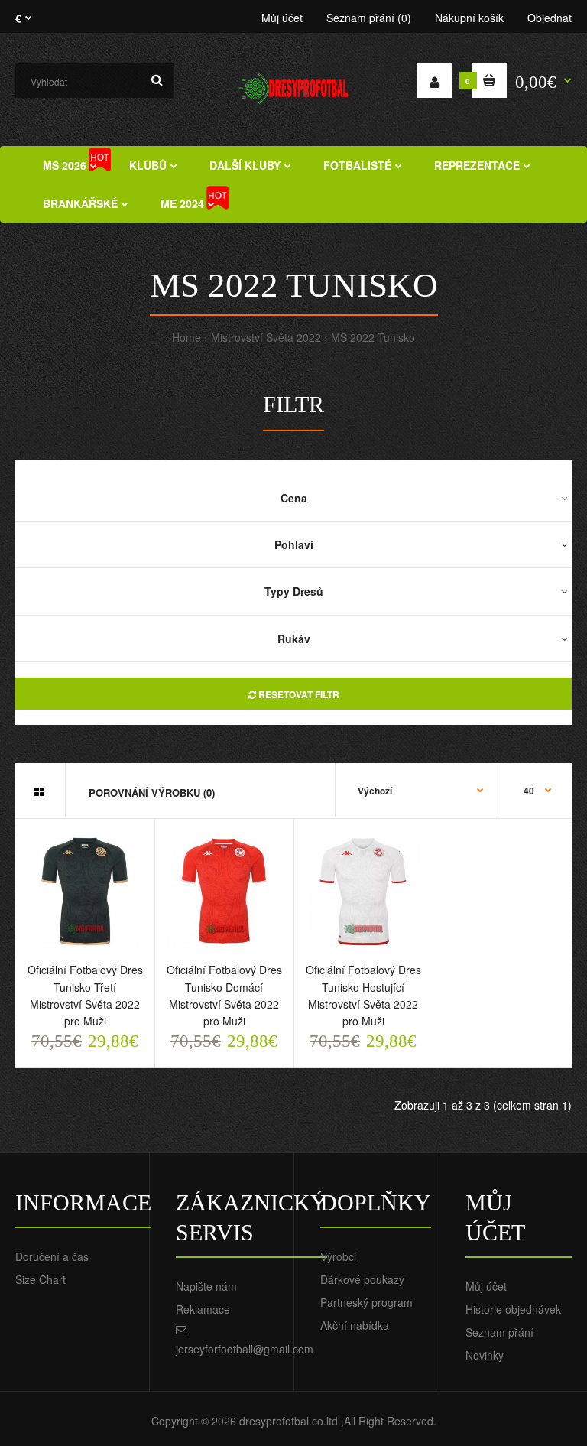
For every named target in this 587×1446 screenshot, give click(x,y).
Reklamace (203, 1309)
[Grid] (39, 791)
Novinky (484, 1355)
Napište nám (206, 1286)
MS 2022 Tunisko (373, 337)
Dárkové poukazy (362, 1279)
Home (186, 337)
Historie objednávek (513, 1309)
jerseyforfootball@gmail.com (244, 1349)
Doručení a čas (52, 1256)
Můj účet (282, 17)
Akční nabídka (354, 1325)
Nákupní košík (469, 17)
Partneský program (366, 1302)
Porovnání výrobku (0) (152, 792)
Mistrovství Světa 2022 (266, 337)
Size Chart (40, 1279)
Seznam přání (499, 1332)
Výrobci (338, 1256)
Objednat (549, 17)
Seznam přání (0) (368, 17)
